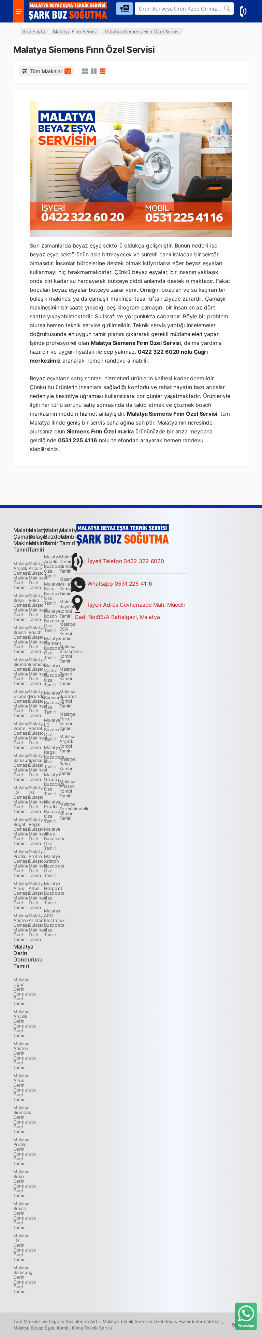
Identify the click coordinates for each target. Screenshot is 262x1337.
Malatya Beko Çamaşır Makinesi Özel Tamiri (22, 607)
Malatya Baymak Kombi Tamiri (67, 609)
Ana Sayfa (34, 31)
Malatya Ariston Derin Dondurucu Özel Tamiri (25, 1055)
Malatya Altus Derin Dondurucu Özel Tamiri (25, 1087)
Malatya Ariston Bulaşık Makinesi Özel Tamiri (38, 927)
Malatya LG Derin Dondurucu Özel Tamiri (25, 1247)
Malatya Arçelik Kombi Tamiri (67, 743)
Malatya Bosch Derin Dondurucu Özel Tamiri (25, 1215)
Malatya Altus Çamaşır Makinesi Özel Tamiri (22, 895)
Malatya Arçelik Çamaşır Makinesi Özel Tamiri (22, 575)
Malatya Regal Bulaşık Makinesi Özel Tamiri (38, 831)
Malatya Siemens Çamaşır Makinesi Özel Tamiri (22, 671)
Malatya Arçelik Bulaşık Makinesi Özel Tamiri (38, 575)
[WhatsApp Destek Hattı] (246, 1315)
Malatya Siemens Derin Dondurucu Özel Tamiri (25, 1119)
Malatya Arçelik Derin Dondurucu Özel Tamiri (25, 1023)
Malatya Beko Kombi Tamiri (67, 766)
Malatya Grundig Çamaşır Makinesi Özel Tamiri (22, 703)
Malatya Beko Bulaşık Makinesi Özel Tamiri (38, 607)
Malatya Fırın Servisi (75, 31)
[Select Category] (124, 8)
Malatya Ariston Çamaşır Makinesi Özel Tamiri (22, 927)
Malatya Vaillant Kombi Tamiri (67, 586)
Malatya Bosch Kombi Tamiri (67, 676)
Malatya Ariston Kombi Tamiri (67, 788)
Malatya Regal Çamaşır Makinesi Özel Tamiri (22, 831)
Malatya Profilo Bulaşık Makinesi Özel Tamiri (38, 863)
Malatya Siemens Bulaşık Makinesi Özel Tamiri (38, 671)
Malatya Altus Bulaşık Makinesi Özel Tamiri (38, 895)
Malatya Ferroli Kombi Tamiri (67, 721)
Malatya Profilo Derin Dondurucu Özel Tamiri (25, 1151)
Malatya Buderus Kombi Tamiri (68, 699)
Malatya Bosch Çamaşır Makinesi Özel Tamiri (22, 639)
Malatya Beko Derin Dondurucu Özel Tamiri (25, 1183)
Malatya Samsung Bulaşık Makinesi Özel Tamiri (38, 767)
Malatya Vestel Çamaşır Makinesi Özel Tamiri (22, 735)
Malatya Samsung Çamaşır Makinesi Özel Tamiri (22, 767)
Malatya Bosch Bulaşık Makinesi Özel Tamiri (38, 639)
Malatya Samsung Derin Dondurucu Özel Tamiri (25, 1279)
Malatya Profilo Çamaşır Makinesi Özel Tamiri (22, 863)
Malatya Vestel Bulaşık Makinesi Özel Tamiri (38, 735)
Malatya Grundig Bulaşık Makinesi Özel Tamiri (38, 703)
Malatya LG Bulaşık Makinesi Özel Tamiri (38, 799)
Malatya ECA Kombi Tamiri (67, 631)
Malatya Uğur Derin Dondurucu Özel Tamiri (25, 991)
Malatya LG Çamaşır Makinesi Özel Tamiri (22, 799)
